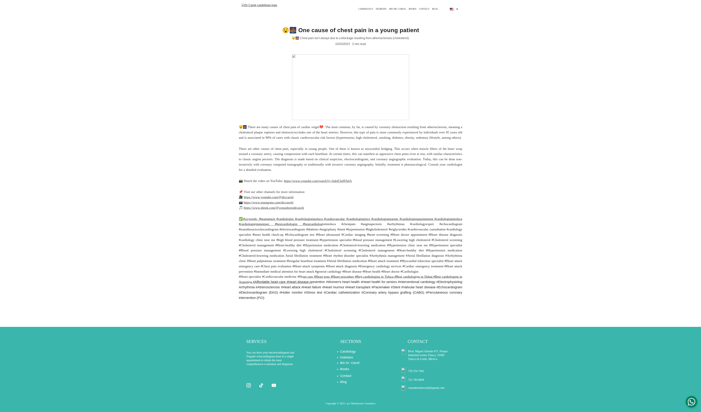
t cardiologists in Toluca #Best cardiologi (388, 276)
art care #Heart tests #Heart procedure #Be (331, 276)
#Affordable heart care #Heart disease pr (283, 282)
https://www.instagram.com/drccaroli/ (269, 202)
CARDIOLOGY (365, 9)
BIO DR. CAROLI (397, 9)
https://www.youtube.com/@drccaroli (269, 197)
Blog (343, 382)
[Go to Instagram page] (248, 385)
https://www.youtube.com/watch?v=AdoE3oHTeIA (318, 181)
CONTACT (424, 9)
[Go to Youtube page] (274, 385)
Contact (345, 376)
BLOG (435, 9)
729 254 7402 (416, 371)
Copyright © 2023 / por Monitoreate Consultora (350, 403)
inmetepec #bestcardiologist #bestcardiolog (289, 224)
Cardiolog (347, 351)
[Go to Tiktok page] (261, 385)
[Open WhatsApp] (691, 402)
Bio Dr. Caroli (349, 363)
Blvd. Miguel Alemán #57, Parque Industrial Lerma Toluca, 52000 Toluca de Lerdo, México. (428, 355)
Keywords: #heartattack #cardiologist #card (272, 219)
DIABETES (381, 9)
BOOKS (412, 9)
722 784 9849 (416, 379)
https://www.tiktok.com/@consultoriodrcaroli (274, 208)
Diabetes (346, 357)
